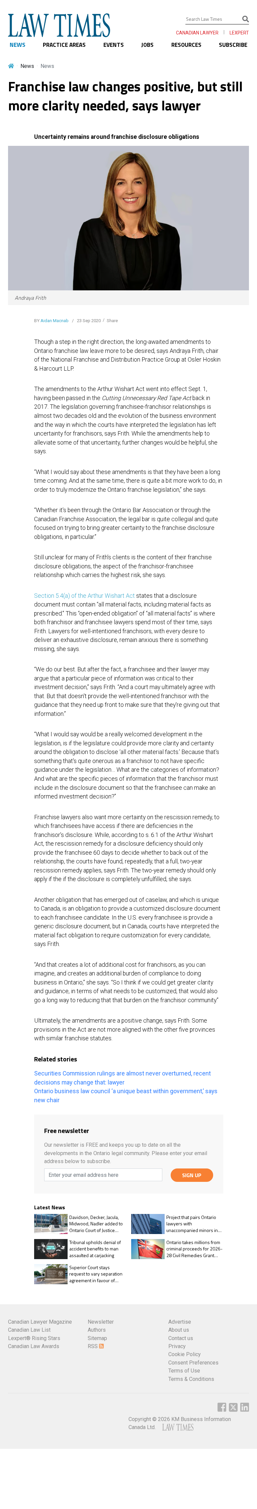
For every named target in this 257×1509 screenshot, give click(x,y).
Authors (97, 1330)
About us (178, 1330)
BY (51, 320)
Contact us (180, 1338)
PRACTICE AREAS (64, 44)
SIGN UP (191, 1175)
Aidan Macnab (54, 320)
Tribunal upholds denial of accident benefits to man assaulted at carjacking (95, 1249)
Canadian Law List (29, 1330)
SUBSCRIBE (233, 44)
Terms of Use (184, 1370)
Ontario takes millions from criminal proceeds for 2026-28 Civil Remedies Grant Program (194, 1249)
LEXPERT (239, 32)
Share (112, 320)
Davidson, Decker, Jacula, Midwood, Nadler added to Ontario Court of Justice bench (96, 1224)
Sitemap (97, 1338)
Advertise (179, 1322)
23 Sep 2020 (88, 320)
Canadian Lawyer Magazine (40, 1322)
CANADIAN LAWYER (197, 32)
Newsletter (101, 1322)
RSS (93, 1346)
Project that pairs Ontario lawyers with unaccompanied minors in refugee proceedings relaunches (192, 1224)
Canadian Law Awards (33, 1346)
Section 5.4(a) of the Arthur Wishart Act (84, 595)
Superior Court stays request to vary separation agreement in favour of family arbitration (95, 1274)
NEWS (17, 44)
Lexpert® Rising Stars (34, 1338)
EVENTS (113, 44)
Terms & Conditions (191, 1379)
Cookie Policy (184, 1354)
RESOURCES (186, 44)
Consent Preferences (193, 1362)
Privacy (177, 1346)
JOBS (147, 44)
